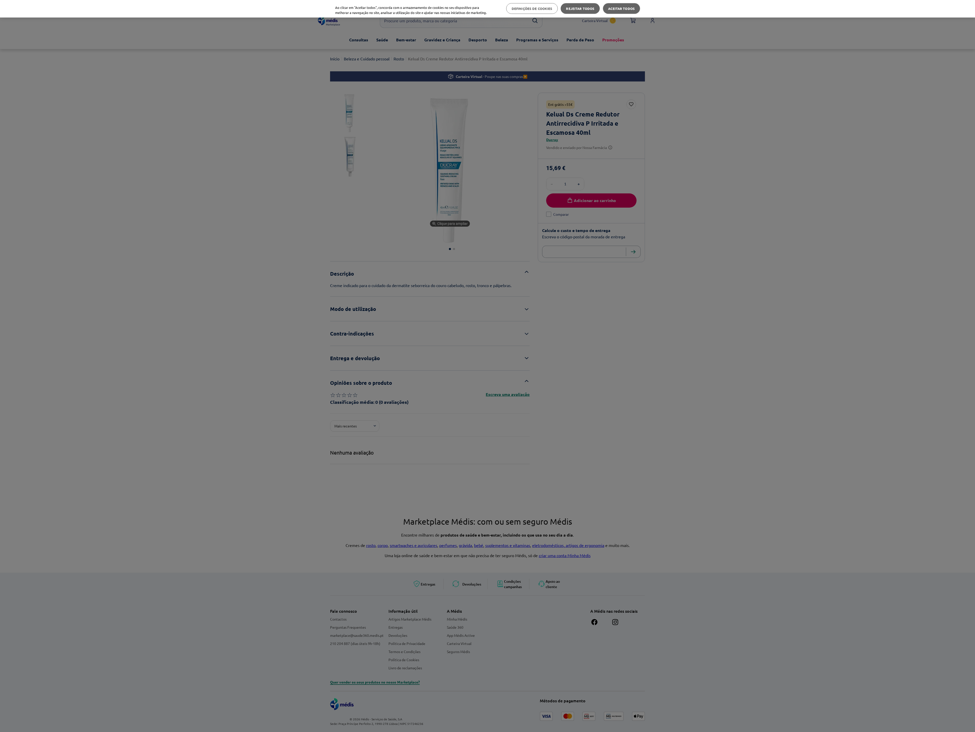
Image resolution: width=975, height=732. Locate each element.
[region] (487, 9)
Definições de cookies (532, 8)
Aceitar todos (621, 8)
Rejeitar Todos (580, 8)
